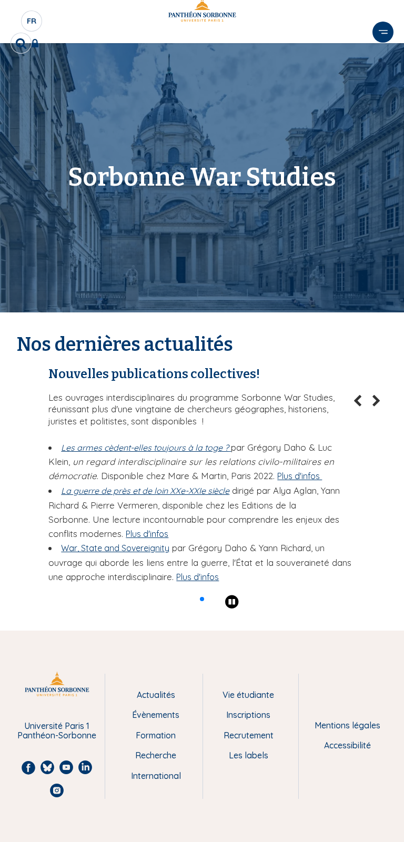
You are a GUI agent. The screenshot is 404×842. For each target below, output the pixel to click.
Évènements (155, 714)
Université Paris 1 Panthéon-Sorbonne (56, 730)
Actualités (156, 694)
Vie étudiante (248, 694)
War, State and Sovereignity (115, 548)
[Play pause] (232, 602)
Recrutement (249, 735)
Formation (156, 735)
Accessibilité (347, 745)
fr (32, 24)
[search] (21, 43)
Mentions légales (347, 725)
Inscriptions (248, 714)
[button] (202, 599)
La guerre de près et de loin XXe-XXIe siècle (145, 490)
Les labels (248, 755)
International (156, 775)
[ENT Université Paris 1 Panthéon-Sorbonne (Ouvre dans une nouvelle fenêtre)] (37, 43)
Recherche (155, 755)
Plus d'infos (299, 476)
